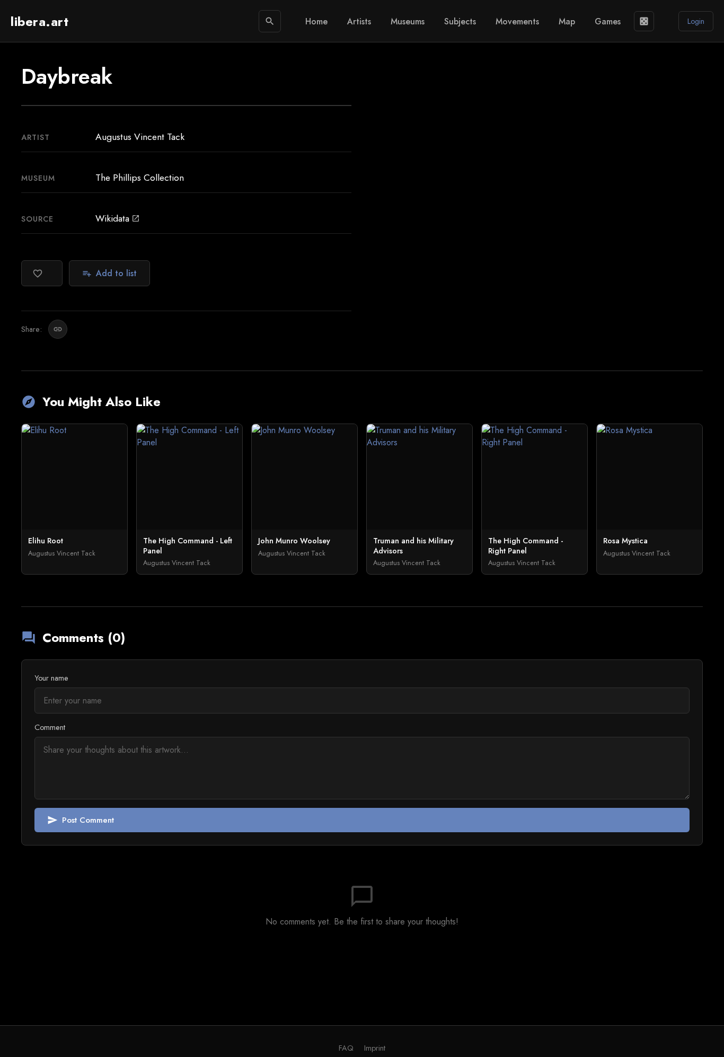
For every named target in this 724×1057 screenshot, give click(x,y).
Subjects (460, 21)
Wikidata (117, 218)
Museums (408, 21)
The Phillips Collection (139, 177)
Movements (517, 21)
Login (695, 21)
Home (316, 21)
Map (567, 21)
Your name (51, 678)
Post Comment (80, 820)
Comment (49, 727)
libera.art (39, 21)
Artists (359, 21)
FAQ (346, 1048)
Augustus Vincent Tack (139, 137)
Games (608, 21)
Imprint (374, 1048)
